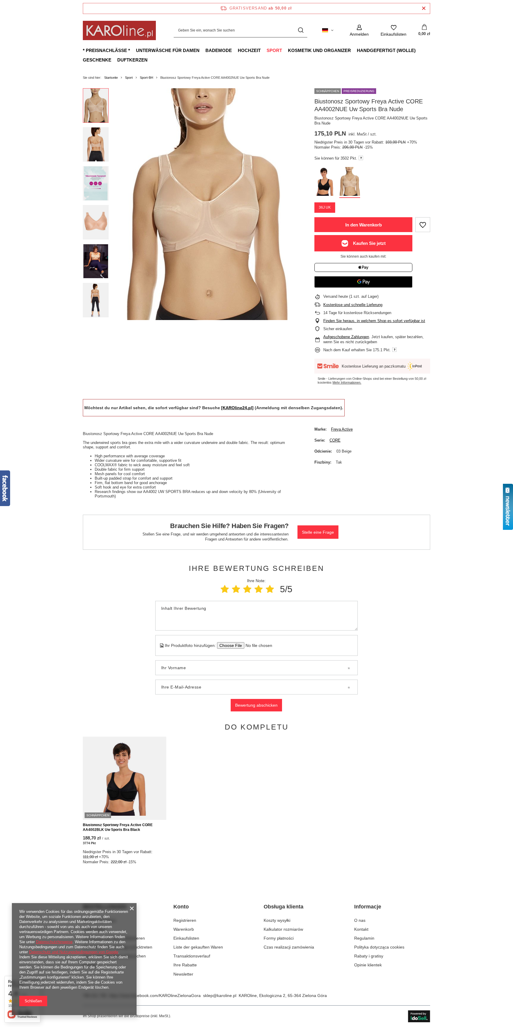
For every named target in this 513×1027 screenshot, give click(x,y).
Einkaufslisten (186, 938)
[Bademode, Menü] (234, 50)
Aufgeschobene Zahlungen (346, 337)
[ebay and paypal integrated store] (419, 1016)
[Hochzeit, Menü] (263, 50)
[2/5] (236, 589)
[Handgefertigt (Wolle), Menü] (418, 50)
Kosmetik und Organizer (319, 50)
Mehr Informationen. (346, 382)
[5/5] (270, 589)
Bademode (218, 50)
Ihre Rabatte (185, 965)
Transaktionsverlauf (191, 956)
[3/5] (247, 589)
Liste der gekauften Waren (198, 947)
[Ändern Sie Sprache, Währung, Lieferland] (327, 30)
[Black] (324, 182)
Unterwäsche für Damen (168, 50)
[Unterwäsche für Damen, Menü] (202, 50)
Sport (274, 50)
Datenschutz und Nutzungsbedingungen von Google (73, 952)
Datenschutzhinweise (54, 942)
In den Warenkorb (363, 224)
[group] (206, 204)
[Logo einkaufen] (119, 30)
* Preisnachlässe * (106, 50)
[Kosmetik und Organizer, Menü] (353, 50)
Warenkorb (183, 929)
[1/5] (225, 589)
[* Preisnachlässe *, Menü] (133, 50)
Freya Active (342, 429)
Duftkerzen (132, 59)
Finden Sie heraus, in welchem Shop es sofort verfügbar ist (374, 321)
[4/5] (258, 589)
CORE (335, 440)
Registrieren (184, 920)
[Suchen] (300, 30)
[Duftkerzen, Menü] (150, 59)
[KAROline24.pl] (237, 407)
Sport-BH (146, 77)
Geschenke (97, 59)
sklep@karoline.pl (219, 995)
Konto (181, 907)
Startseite (111, 77)
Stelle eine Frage (318, 532)
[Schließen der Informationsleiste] (423, 8)
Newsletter (183, 974)
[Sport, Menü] (285, 50)
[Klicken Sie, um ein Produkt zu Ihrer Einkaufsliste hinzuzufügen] (422, 224)
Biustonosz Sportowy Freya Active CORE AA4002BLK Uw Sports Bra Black (118, 827)
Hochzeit (249, 50)
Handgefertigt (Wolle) (386, 50)
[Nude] (349, 182)
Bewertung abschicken (256, 705)
